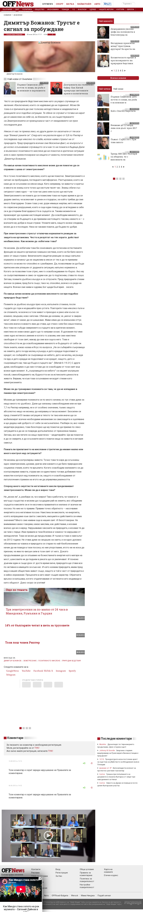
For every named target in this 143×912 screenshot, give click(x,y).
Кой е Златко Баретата (123, 110)
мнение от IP (105, 768)
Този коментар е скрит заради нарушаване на (33, 770)
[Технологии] (107, 4)
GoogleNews (12, 671)
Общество (39, 9)
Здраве (92, 9)
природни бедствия (71, 661)
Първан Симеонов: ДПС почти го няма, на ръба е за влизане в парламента (31, 87)
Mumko (102, 744)
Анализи (82, 9)
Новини (7, 15)
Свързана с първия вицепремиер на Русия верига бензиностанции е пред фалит (117, 753)
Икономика (53, 9)
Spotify (72, 671)
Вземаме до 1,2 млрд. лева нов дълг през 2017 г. (124, 128)
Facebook (38, 671)
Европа (130, 9)
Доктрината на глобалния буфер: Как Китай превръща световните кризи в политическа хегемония (79, 90)
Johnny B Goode (107, 750)
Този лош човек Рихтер (22, 642)
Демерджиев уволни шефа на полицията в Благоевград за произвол (123, 33)
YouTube (26, 671)
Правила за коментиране (86, 874)
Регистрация (62, 872)
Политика (27, 9)
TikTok (47, 671)
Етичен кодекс (111, 875)
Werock (74, 895)
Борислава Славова (14, 34)
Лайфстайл (84, 4)
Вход (58, 869)
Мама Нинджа (88, 895)
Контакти (35, 869)
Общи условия (87, 869)
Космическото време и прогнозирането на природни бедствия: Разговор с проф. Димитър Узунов (123, 63)
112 (73, 9)
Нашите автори (106, 9)
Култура (120, 9)
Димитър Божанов (12, 661)
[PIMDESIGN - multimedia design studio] (132, 904)
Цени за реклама (39, 876)
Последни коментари (116, 738)
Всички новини (118, 78)
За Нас (59, 876)
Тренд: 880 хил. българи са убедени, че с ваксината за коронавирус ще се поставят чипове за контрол (124, 161)
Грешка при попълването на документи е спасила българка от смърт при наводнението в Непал (116, 776)
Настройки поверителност (87, 886)
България (7, 9)
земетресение (30, 661)
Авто (97, 4)
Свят (17, 9)
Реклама (35, 872)
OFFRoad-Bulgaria (60, 895)
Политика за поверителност (87, 880)
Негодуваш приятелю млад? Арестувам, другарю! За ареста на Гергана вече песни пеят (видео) (123, 49)
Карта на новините (108, 870)
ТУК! (50, 751)
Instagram (60, 671)
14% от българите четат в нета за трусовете (37, 625)
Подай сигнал (104, 895)
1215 (101, 759)
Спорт (59, 4)
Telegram (10, 675)
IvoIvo (102, 774)
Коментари (15, 738)
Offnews (47, 4)
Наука (70, 4)
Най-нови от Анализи (19, 79)
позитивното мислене (49, 661)
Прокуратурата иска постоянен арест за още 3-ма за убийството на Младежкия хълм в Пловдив (118, 762)
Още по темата (17, 590)
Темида (65, 9)
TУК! (36, 748)
